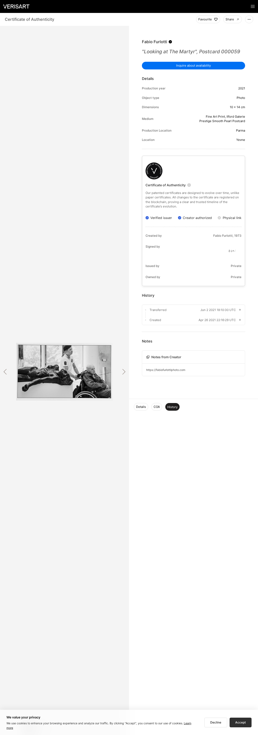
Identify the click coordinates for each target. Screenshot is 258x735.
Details (141, 407)
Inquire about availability (193, 65)
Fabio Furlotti (154, 41)
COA (157, 407)
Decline (215, 722)
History (172, 407)
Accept (240, 722)
